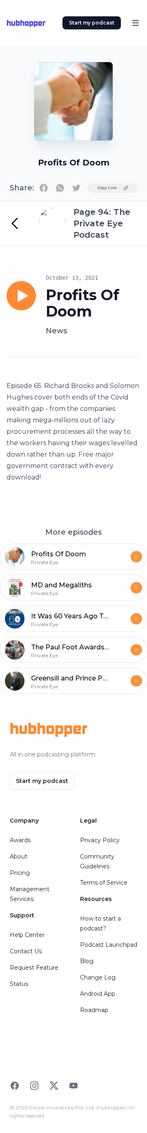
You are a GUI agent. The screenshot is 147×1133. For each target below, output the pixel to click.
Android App (97, 993)
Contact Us (26, 951)
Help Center (27, 935)
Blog (87, 961)
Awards (20, 840)
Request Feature (34, 967)
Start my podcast (91, 23)
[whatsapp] (60, 188)
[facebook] (44, 188)
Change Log (98, 977)
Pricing (20, 873)
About (18, 856)
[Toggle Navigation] (135, 22)
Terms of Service (103, 882)
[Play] (21, 295)
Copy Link (107, 187)
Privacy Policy (100, 840)
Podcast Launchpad (108, 944)
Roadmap (94, 1010)
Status (19, 984)
